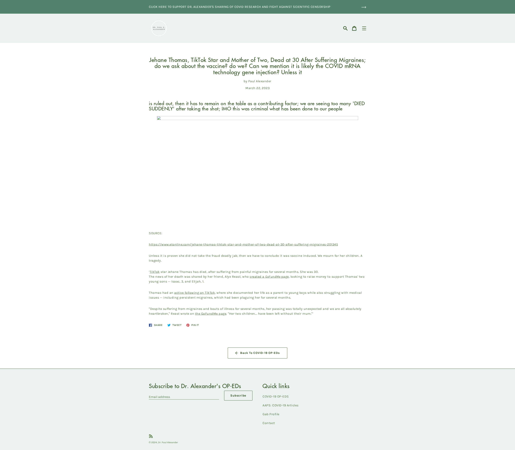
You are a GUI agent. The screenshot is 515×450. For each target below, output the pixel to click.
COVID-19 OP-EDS (276, 396)
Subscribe (238, 395)
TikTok (155, 272)
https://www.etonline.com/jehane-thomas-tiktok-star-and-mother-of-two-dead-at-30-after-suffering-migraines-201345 (243, 244)
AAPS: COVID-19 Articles (281, 405)
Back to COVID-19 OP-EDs (260, 353)
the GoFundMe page (211, 313)
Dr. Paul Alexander (168, 442)
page (285, 276)
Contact (269, 423)
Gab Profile (271, 414)
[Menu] (364, 28)
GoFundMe (272, 276)
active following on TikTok (194, 293)
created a (257, 276)
